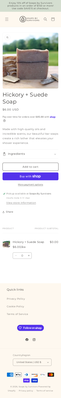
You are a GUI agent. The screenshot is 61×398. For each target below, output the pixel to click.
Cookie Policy (15, 306)
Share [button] (9, 211)
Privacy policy (26, 390)
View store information (21, 202)
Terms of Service (17, 314)
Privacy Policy (16, 298)
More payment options (30, 184)
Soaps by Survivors (28, 386)
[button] (7, 19)
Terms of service (44, 390)
